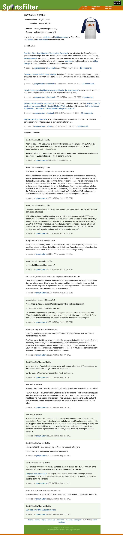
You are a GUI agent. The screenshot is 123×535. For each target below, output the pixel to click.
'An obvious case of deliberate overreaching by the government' (51, 90)
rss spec (77, 520)
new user (108, 9)
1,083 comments (61, 37)
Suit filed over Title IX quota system (41, 510)
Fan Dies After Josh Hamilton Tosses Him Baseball (46, 53)
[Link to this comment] (26, 160)
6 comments (83, 126)
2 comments (87, 97)
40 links (47, 37)
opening (68, 61)
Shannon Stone (30, 58)
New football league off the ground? (39, 103)
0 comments (42, 40)
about (84, 9)
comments (96, 7)
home (84, 7)
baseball (51, 68)
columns (108, 7)
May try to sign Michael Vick (53, 106)
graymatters (39, 68)
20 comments (87, 113)
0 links (30, 40)
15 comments (88, 84)
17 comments (86, 68)
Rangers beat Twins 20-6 (36, 474)
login (94, 9)
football (50, 84)
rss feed (69, 520)
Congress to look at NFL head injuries (40, 74)
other (49, 126)
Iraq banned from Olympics (35, 119)
